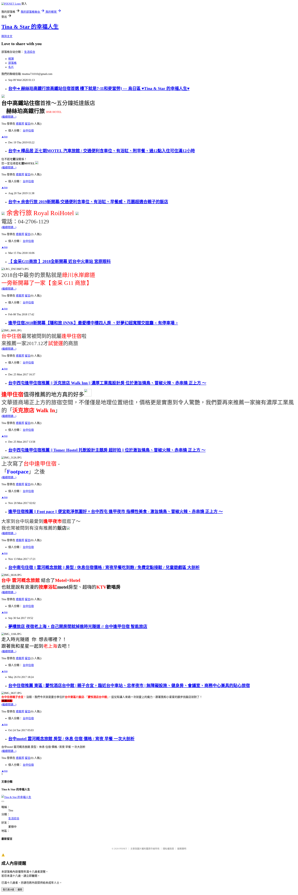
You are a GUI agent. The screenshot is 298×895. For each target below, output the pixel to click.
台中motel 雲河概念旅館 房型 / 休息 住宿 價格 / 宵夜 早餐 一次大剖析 (71, 738)
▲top (4, 136)
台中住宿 (28, 130)
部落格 (12, 62)
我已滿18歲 (8, 889)
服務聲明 (181, 848)
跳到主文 (6, 36)
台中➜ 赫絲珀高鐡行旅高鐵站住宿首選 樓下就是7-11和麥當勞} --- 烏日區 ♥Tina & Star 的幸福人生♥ (99, 88)
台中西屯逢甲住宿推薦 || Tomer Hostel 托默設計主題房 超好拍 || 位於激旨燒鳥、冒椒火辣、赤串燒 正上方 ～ (107, 450)
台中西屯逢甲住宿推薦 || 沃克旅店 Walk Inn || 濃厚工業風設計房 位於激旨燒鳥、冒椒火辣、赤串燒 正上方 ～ (107, 383)
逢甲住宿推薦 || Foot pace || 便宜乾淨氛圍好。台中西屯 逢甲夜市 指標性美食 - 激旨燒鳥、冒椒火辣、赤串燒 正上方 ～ (115, 511)
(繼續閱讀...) (8, 116)
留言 (27, 123)
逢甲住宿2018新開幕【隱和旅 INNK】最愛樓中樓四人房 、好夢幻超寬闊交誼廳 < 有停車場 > (93, 323)
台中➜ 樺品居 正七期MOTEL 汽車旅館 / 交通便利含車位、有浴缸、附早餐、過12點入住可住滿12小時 (101, 151)
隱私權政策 (168, 848)
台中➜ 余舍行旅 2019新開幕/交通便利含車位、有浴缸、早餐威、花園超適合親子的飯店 (88, 201)
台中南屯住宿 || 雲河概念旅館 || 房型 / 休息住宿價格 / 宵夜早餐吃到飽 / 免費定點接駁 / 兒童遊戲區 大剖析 (104, 567)
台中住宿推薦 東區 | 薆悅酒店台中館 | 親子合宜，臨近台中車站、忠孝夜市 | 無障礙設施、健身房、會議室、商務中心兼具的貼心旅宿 (129, 685)
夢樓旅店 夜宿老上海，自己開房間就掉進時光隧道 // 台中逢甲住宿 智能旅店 (77, 626)
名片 (11, 67)
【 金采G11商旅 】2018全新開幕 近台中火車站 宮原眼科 (59, 261)
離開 (20, 889)
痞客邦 (20, 123)
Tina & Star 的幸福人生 (30, 27)
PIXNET (123, 848)
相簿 (11, 58)
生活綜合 (29, 51)
